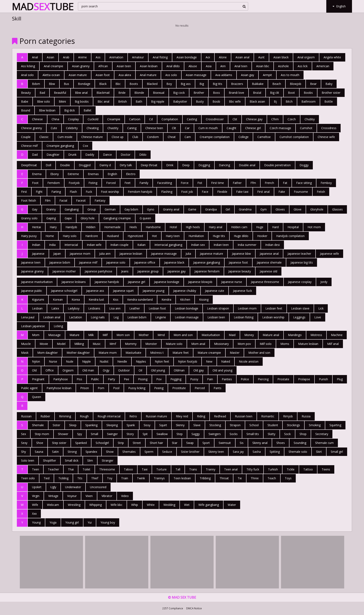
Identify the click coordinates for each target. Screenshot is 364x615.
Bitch (289, 101)
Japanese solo (115, 262)
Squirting (335, 425)
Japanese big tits (301, 262)
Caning (131, 128)
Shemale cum (324, 443)
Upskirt (36, 487)
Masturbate (133, 353)
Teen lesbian (182, 478)
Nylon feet (162, 361)
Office (50, 370)
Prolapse (304, 379)
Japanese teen (30, 262)
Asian (50, 57)
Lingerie (160, 317)
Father (237, 183)
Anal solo (27, 75)
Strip (121, 443)
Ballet (87, 110)
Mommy (130, 344)
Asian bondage (187, 57)
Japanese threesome (265, 282)
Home (50, 236)
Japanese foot (238, 262)
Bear (313, 84)
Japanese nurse (231, 282)
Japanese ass (95, 291)
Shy (23, 452)
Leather (134, 308)
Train (124, 478)
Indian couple (119, 245)
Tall (177, 469)
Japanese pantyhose (98, 271)
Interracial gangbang (168, 245)
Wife (35, 505)
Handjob (71, 227)
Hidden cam (239, 227)
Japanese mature (211, 254)
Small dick (71, 460)
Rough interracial (109, 416)
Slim (90, 460)
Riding (201, 416)
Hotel (173, 227)
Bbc (118, 84)
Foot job (187, 192)
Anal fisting (160, 57)
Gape (68, 218)
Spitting (275, 452)
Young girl (72, 522)
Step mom (42, 434)
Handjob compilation (290, 236)
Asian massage (196, 75)
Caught (231, 128)
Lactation (75, 317)
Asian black (281, 57)
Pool (116, 388)
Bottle (328, 101)
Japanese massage (164, 254)
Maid (232, 335)
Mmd (161, 335)
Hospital (293, 227)
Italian (141, 245)
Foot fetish (28, 200)
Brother (199, 93)
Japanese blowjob (200, 282)
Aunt (261, 57)
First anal (263, 192)
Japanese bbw (241, 254)
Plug (340, 379)
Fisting (92, 183)
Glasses (337, 209)
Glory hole (88, 218)
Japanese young (153, 291)
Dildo (142, 155)
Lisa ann (114, 308)
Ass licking (28, 66)
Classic (44, 137)
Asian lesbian (149, 66)
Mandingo (295, 335)
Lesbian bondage (186, 308)
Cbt (235, 119)
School (254, 425)
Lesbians (94, 308)
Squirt (163, 425)
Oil (140, 370)
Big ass (186, 84)
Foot (35, 183)
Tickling (63, 478)
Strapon (235, 425)
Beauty (26, 93)
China (55, 119)
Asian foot (103, 75)
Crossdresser (215, 119)
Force (185, 183)
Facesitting (164, 183)
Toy (109, 478)
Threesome (107, 469)
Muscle (26, 344)
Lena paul (27, 317)
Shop (303, 434)
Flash (73, 192)
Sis (242, 443)
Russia (306, 416)
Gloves (280, 209)
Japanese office (144, 262)
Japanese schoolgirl (64, 291)
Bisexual (158, 93)
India (52, 245)
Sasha (257, 452)
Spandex (91, 452)
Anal (35, 57)
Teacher (53, 469)
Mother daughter (78, 353)
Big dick (69, 110)
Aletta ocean (51, 75)
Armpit (267, 75)
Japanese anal (269, 254)
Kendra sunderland (140, 299)
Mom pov (244, 344)
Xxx (34, 514)
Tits (79, 478)
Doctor (125, 155)
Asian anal (242, 57)
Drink (169, 165)
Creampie (113, 119)
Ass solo (171, 75)
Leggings (299, 317)
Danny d (105, 165)
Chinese (37, 119)
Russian (26, 416)
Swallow (162, 434)
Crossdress (328, 128)
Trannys (159, 478)
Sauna (39, 452)
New (209, 361)
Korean (58, 299)
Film (48, 200)
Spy (79, 434)
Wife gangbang (208, 505)
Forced (111, 183)
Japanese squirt (123, 291)
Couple (26, 137)
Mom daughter (47, 353)
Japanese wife (329, 254)
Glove (297, 209)
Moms (284, 344)
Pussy (194, 379)
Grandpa (211, 209)
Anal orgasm (306, 57)
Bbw (52, 84)
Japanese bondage (166, 282)
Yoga (53, 522)
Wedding (169, 505)
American (322, 66)
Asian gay (247, 75)
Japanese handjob (107, 282)
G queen (145, 218)
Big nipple (157, 101)
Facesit (81, 200)
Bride (122, 93)
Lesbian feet (273, 308)
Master (235, 353)
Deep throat (149, 165)
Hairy (53, 227)
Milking (79, 344)
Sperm (149, 452)
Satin (55, 452)
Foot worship (110, 192)
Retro (133, 416)
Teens (326, 469)
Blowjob (295, 84)
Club (135, 137)
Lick (321, 308)
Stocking (215, 425)
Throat (224, 478)
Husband (113, 236)
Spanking (91, 425)
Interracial (71, 245)
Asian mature (78, 75)
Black (103, 84)
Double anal (247, 165)
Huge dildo (241, 236)
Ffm (253, 183)
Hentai (36, 227)
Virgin (35, 496)
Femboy (326, 183)
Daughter (53, 155)
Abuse (193, 66)
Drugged (85, 165)
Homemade (112, 227)
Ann (223, 66)
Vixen (89, 496)
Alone (223, 57)
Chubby (310, 119)
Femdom (53, 183)
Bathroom (308, 101)
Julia (188, 254)
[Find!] (243, 6)
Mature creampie (209, 353)
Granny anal (171, 209)
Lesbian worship (273, 317)
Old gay (198, 370)
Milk (91, 335)
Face (205, 192)
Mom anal (198, 344)
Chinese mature (92, 137)
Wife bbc (116, 505)
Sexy (24, 443)
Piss (79, 379)
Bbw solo (43, 101)
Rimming (65, 416)
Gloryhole (316, 209)
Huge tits (219, 236)
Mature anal (271, 335)
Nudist (104, 361)
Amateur (138, 57)
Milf (105, 335)
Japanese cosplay (300, 282)
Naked (225, 361)
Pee (126, 379)
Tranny (210, 469)
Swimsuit (225, 443)
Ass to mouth (290, 75)
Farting (56, 192)
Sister (56, 425)
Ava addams (223, 75)
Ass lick (303, 66)
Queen (36, 397)
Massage (54, 335)
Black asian (257, 101)
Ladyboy (73, 308)
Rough (84, 416)
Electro (130, 174)
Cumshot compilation (294, 137)
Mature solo (174, 344)
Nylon (36, 361)
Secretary (321, 434)
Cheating (93, 128)
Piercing (263, 379)
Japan (57, 254)
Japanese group (148, 271)
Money (249, 335)
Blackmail (103, 93)
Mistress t (157, 353)
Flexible (222, 192)
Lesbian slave (300, 308)
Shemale (38, 425)
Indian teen (221, 245)
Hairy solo (69, 236)
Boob (216, 101)
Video (125, 496)
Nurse (53, 361)
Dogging (204, 165)
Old (34, 370)
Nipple (86, 361)
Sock (287, 434)
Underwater (73, 487)
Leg (116, 317)
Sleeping (112, 425)
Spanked (81, 443)
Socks (234, 434)
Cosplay (73, 119)
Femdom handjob (140, 192)
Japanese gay (176, 271)
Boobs (308, 93)
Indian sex (198, 245)
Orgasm (68, 370)
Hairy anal (215, 227)
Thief (94, 478)
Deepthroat (29, 165)
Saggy (195, 434)
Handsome (153, 227)
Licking (58, 326)
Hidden (90, 227)
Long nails (98, 317)
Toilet (86, 469)
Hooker (262, 236)
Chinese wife (326, 137)
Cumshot (306, 128)
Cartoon (134, 119)
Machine (337, 335)
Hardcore (91, 236)
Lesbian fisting (243, 317)
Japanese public (31, 291)
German (110, 209)
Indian (36, 245)
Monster (151, 344)
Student (273, 425)
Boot (291, 93)
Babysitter (180, 101)
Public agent (29, 388)
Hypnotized (135, 236)
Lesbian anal (51, 317)
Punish (323, 379)
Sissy (147, 425)
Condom (153, 137)
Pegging (175, 379)
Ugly (53, 487)
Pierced (200, 388)
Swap (190, 443)
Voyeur (72, 496)
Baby (328, 84)
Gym (263, 209)
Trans (193, 469)
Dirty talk (126, 165)
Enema (36, 174)
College (243, 137)
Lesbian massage (187, 317)
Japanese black (174, 262)
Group (91, 209)
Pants (217, 388)
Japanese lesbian (130, 254)
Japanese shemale (269, 262)
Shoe (39, 443)
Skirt (319, 452)
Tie (240, 478)
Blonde (139, 93)
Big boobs (82, 101)
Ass (98, 57)
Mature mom (108, 353)
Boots (134, 84)
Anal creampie (53, 66)
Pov (159, 379)
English (112, 174)
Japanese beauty (239, 271)
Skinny (180, 425)
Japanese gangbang (206, 262)
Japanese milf (88, 262)
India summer (247, 245)
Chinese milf (29, 146)
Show (110, 452)
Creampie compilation (215, 137)
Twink (141, 478)
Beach (276, 84)
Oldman (179, 370)
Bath (139, 101)
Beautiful (60, 93)
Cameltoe (264, 137)
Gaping (51, 218)
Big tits (217, 84)
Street (137, 443)
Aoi (208, 57)
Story (130, 434)
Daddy (89, 155)
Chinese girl (253, 128)
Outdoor (124, 370)
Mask (24, 353)
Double (65, 165)
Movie (44, 344)
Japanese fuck (242, 291)
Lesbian (37, 308)
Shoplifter (49, 460)
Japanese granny (32, 271)
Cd (151, 119)
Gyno (150, 209)
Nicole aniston (248, 361)
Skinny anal (260, 443)
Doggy (304, 165)
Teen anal (231, 469)
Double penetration (277, 165)
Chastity (112, 128)
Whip (134, 505)
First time (217, 183)
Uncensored (98, 487)
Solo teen (27, 460)
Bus (66, 84)
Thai (71, 469)
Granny (51, 209)
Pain (210, 379)
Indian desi (272, 245)
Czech (292, 119)
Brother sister (331, 93)
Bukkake (258, 84)
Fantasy (100, 200)
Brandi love (236, 93)
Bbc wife (235, 101)
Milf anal (333, 344)
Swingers (215, 434)
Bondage (84, 84)
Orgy (106, 370)
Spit (145, 434)
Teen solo (28, 478)
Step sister (59, 443)
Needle (122, 361)
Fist (199, 183)
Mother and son (259, 353)
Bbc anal (103, 101)
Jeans (124, 271)
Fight (39, 192)
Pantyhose (60, 379)
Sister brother (190, 452)
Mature (74, 335)
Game (192, 209)
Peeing (158, 388)
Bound (25, 110)
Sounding (300, 443)
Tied (47, 478)
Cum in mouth (208, 128)
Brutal (257, 93)
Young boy (107, 522)
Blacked (152, 84)
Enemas (93, 174)
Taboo (128, 469)
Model (61, 344)
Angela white (332, 57)
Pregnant (38, 379)
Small (94, 434)
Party (111, 379)
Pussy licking (136, 388)
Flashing (166, 192)
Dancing (224, 165)
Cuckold (93, 119)
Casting (192, 119)
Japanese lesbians (74, 282)
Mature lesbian (308, 344)
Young (36, 522)
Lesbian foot (157, 308)
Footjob (74, 183)
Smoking (315, 425)
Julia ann (105, 254)
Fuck (89, 192)
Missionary (221, 344)
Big (201, 84)
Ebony (54, 174)
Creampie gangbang (60, 146)
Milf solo (266, 344)
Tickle (290, 469)
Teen (35, 469)
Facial (63, 200)
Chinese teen (154, 128)
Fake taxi (242, 192)
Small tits (252, 434)
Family (143, 183)
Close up (117, 137)
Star (174, 443)
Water (232, 505)
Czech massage (280, 128)
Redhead (220, 416)
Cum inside (65, 137)
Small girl (337, 452)
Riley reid (182, 416)
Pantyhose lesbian (59, 388)
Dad (35, 155)
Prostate (283, 379)
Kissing (204, 299)
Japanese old (268, 271)
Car (187, 128)
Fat (285, 183)
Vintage (53, 496)
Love (317, 317)
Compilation (170, 119)
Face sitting (304, 183)
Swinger (112, 434)
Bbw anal (81, 93)
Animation (116, 57)
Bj (275, 101)
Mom (35, 335)
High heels (193, 227)
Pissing (142, 379)
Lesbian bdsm (136, 317)
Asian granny (81, 66)
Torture (161, 469)
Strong (72, 452)
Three (255, 478)
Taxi (144, 469)
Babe (24, 101)
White (151, 505)
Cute (54, 128)
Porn (101, 388)
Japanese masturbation (37, 282)
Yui (90, 522)
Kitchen (185, 299)
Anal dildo (173, 66)
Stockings (293, 425)
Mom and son (183, 335)
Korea (76, 299)
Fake (281, 192)
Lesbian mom (247, 308)
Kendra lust (96, 299)
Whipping (95, 505)
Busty (200, 101)
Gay (34, 209)
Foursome (301, 192)
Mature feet (181, 353)
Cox (85, 146)
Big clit (274, 93)
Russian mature (156, 416)
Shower (63, 434)
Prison (84, 388)
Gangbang (72, 209)
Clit (174, 128)
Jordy (323, 282)
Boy (169, 84)
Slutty (271, 434)
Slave (197, 425)
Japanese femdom (206, 271)
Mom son (123, 335)
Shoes (280, 443)
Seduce (167, 452)
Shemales (129, 452)
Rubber (45, 416)
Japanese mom (80, 254)
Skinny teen (216, 452)
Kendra (166, 299)
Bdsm (36, 84)
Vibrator (107, 496)
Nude (69, 361)
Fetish (321, 192)
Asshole (283, 66)
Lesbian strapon (218, 308)
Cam (188, 137)
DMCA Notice (194, 608)
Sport (206, 443)
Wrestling (74, 505)
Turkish (273, 469)
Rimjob (288, 416)
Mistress (316, 335)
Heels (133, 227)
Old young (158, 370)
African (103, 66)
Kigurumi (38, 299)
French (269, 183)
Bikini (62, 101)
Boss (216, 93)
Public (95, 379)
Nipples (141, 361)
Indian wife (94, 245)
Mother (144, 335)
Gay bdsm (131, 209)
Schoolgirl (102, 443)
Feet (127, 183)
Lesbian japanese (33, 326)
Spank (131, 425)
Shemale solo (298, 452)
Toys (288, 478)
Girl (228, 209)
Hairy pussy (29, 236)
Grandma (245, 209)
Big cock (179, 93)
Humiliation (196, 236)
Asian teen (124, 66)
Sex (23, 434)
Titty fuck (252, 469)
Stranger (107, 460)
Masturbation (211, 335)
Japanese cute (214, 291)
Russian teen (243, 416)
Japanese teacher (299, 254)
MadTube (43, 6)
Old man (88, 370)
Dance (107, 155)
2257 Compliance (172, 608)
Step (180, 434)
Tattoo (308, 469)
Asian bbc (262, 66)
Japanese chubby (184, 291)
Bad (42, 93)
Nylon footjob (187, 361)
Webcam (53, 505)
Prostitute (179, 388)
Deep (186, 165)
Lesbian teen (216, 317)
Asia (208, 66)
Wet (187, 505)
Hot (154, 236)
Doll (48, 165)
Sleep (72, 425)
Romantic (267, 416)
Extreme (73, 174)
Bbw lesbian (47, 110)
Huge (259, 227)
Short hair (156, 443)
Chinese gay (254, 119)
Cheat (172, 137)
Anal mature (148, 75)
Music (97, 344)
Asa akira (125, 75)
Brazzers (237, 84)
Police (245, 379)
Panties (227, 379)
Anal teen (240, 66)
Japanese (38, 254)
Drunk (72, 155)
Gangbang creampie (117, 218)
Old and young (222, 370)
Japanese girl (136, 282)
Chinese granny (31, 128)
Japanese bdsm (59, 262)
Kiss (115, 299)
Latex (55, 308)
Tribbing (205, 478)
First (24, 192)
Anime (82, 57)
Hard (275, 227)
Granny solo (29, 218)
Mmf (113, 344)
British (122, 101)
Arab (66, 57)
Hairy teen (173, 236)
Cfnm (275, 119)
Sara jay (238, 452)
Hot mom (314, 227)
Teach (272, 478)
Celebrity (72, 128)
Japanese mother (64, 271)
